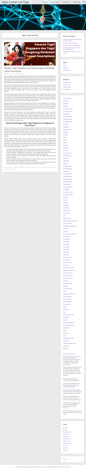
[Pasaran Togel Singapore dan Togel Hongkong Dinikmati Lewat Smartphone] (30, 65)
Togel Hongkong (67, 288)
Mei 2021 (65, 450)
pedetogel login (67, 153)
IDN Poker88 (66, 260)
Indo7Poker (66, 254)
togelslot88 (66, 127)
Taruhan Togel (76, 2)
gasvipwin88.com (67, 121)
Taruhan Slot (66, 2)
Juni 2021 (65, 448)
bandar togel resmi (29, 167)
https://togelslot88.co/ (68, 325)
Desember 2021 (67, 438)
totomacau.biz (66, 114)
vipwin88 (65, 124)
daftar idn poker (67, 218)
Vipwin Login (66, 327)
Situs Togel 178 (67, 304)
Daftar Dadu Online (68, 273)
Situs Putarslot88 (67, 116)
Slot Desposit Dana (68, 187)
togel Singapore (34, 90)
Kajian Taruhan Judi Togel (15, 2)
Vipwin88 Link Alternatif (69, 343)
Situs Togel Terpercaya (69, 354)
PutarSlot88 (66, 241)
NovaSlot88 (66, 171)
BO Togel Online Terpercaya (70, 43)
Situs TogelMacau (67, 301)
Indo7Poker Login (67, 278)
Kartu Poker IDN (67, 275)
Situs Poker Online (68, 108)
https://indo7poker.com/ (69, 294)
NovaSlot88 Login (67, 179)
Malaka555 (65, 197)
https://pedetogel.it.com (69, 270)
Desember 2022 (67, 432)
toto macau (66, 150)
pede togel (66, 309)
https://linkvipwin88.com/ (69, 226)
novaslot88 (66, 148)
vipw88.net (66, 207)
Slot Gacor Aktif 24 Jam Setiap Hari (72, 45)
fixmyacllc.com (67, 210)
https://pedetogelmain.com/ (70, 221)
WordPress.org (67, 70)
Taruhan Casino (55, 2)
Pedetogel (65, 101)
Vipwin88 (65, 134)
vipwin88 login (67, 184)
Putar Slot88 (66, 247)
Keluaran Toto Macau (68, 267)
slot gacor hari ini (67, 111)
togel (64, 215)
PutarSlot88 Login (67, 181)
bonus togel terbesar (39, 167)
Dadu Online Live (67, 262)
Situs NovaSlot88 (67, 176)
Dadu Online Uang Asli (72, 391)
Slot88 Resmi (66, 236)
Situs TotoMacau (67, 296)
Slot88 (64, 137)
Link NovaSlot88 (67, 174)
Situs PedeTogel (67, 299)
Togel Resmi (66, 346)
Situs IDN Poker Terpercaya (74, 412)
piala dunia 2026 (67, 129)
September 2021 (67, 443)
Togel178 (65, 142)
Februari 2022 (66, 436)
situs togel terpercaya (9, 169)
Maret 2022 (66, 434)
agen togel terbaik (20, 167)
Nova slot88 (66, 358)
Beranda (45, 2)
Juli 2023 (65, 429)
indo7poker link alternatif (69, 234)
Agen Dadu (66, 265)
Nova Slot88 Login (68, 168)
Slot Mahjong (66, 239)
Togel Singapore (67, 98)
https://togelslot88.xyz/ (69, 322)
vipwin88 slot (66, 213)
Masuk (65, 65)
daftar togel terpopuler (49, 167)
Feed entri (65, 68)
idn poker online (67, 257)
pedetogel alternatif (68, 314)
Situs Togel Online (68, 194)
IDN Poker (65, 281)
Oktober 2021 (66, 441)
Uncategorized (67, 89)
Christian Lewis (20, 73)
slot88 (64, 140)
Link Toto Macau (67, 223)
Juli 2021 (65, 445)
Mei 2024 (65, 427)
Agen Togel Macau (68, 192)
